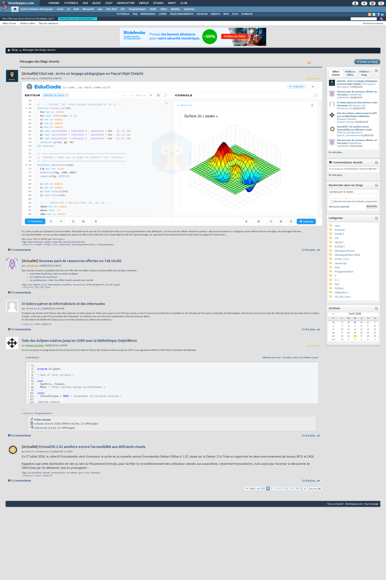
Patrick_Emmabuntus (349, 132)
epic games (34, 284)
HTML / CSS (50, 244)
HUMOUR (247, 14)
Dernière (313, 489)
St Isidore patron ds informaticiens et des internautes (63, 304)
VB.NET (339, 242)
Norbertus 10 (357, 105)
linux (86, 472)
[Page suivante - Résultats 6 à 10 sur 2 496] (305, 489)
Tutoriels (71, 3)
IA (68, 9)
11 (286, 488)
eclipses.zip (40, 428)
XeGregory (58, 239)
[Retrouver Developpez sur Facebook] (378, 14)
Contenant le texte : (341, 192)
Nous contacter (335, 504)
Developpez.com (354, 504)
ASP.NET (340, 247)
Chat (109, 3)
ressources (79, 284)
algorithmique (35, 242)
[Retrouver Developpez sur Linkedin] (382, 14)
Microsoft (88, 9)
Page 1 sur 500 (257, 488)
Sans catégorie (43, 324)
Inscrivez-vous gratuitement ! (77, 19)
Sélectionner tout (271, 357)
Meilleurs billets (27, 23)
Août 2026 (355, 314)
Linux (38, 475)
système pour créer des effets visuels (52, 280)
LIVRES (163, 14)
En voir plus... (336, 152)
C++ (337, 280)
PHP (337, 267)
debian (46, 472)
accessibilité (34, 472)
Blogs (96, 3)
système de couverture (45, 277)
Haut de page (371, 504)
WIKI (226, 14)
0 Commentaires (21, 250)
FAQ (85, 3)
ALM (76, 9)
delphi (47, 242)
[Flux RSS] (369, 14)
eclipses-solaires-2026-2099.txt (52, 424)
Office (163, 9)
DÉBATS (215, 14)
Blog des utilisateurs (49, 23)
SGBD (153, 9)
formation (72, 472)
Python (339, 288)
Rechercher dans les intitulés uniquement (356, 201)
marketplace (54, 284)
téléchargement (95, 284)
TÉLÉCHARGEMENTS (181, 14)
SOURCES (202, 14)
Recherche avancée (373, 23)
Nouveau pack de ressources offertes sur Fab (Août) (80, 261)
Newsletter (125, 3)
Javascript (64, 244)
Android (340, 230)
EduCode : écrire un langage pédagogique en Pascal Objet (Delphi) (91, 74)
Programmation (137, 9)
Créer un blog (367, 61)
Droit (171, 3)
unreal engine (112, 284)
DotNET (339, 234)
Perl (337, 284)
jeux (44, 284)
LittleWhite (355, 94)
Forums (54, 3)
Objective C (341, 292)
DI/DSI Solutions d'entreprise (37, 9)
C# (336, 238)
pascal (66, 242)
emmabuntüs (58, 472)
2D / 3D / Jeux (42, 287)
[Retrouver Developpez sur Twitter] (374, 14)
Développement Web (83, 244)
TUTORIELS (123, 14)
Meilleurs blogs (364, 73)
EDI (123, 9)
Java (100, 9)
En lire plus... (309, 250)
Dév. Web (111, 9)
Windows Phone (344, 251)
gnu (81, 472)
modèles (67, 284)
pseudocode (78, 242)
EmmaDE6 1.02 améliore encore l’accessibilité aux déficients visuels (92, 447)
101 (297, 488)
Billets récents (9, 23)
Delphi (38, 244)
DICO (235, 14)
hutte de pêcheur (43, 273)
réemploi (95, 472)
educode (57, 242)
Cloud (60, 9)
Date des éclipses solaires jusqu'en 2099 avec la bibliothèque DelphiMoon (79, 341)
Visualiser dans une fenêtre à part (300, 357)
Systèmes (189, 9)
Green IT (47, 475)
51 (291, 488)
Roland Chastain (346, 119)
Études (158, 3)
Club (183, 3)
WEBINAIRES (148, 14)
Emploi (144, 3)
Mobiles (175, 9)
